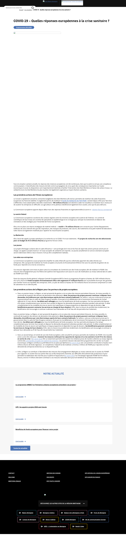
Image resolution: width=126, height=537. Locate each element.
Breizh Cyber (80, 526)
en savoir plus (37, 339)
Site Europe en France (92, 477)
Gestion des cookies (53, 473)
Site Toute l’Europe (53, 481)
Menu (9, 11)
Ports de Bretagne (100, 513)
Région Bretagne (27, 513)
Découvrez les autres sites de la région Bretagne (60, 503)
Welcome (11, 477)
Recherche (5, 11)
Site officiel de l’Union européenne (97, 473)
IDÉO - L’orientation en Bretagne (55, 526)
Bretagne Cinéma (48, 513)
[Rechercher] (32, 7)
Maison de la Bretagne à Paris (74, 513)
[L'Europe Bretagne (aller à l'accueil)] (63, 2)
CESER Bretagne (70, 520)
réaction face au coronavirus (101, 210)
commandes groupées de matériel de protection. (42, 341)
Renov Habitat (50, 520)
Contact (11, 473)
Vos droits (50, 477)
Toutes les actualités (20, 448)
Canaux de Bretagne (29, 520)
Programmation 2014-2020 (24, 27)
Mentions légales (14, 481)
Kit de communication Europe (95, 520)
